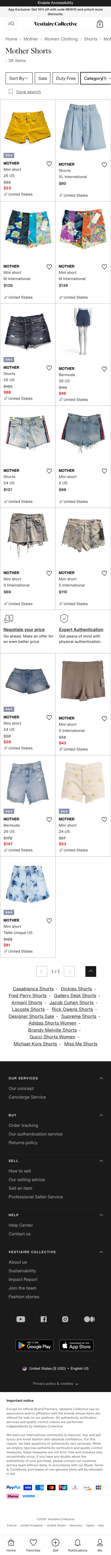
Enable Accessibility (55, 3)
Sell (14, 1161)
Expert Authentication (81, 629)
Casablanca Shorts (33, 988)
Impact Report (23, 1279)
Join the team (22, 1288)
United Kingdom (31, 1525)
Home (11, 39)
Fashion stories (24, 1296)
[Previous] (41, 971)
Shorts (91, 39)
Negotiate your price (24, 629)
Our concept (21, 1088)
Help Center (21, 1225)
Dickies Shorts (76, 988)
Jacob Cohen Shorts (72, 1002)
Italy (101, 1525)
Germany (76, 1525)
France (12, 1525)
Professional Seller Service (36, 1196)
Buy (13, 1115)
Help (14, 1215)
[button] (100, 24)
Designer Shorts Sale (31, 1016)
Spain (90, 1525)
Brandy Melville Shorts (52, 1030)
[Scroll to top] (90, 971)
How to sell (20, 1171)
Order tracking (23, 1125)
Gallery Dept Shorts (75, 995)
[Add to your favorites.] (49, 164)
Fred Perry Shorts (28, 995)
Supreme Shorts (78, 1016)
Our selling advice (27, 1179)
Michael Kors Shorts (35, 1044)
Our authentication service (36, 1134)
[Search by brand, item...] (11, 24)
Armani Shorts (26, 1002)
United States (56, 1525)
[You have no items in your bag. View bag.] (100, 24)
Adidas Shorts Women (52, 1023)
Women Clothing (61, 39)
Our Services (23, 1078)
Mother (30, 39)
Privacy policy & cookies (53, 1383)
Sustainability (22, 1270)
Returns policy (23, 1142)
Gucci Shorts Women (52, 1037)
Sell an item (20, 1188)
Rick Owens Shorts (72, 1009)
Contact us (20, 1233)
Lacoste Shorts (28, 1009)
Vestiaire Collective (32, 1252)
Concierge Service (27, 1097)
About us (18, 1262)
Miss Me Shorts (80, 1044)
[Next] (69, 971)
